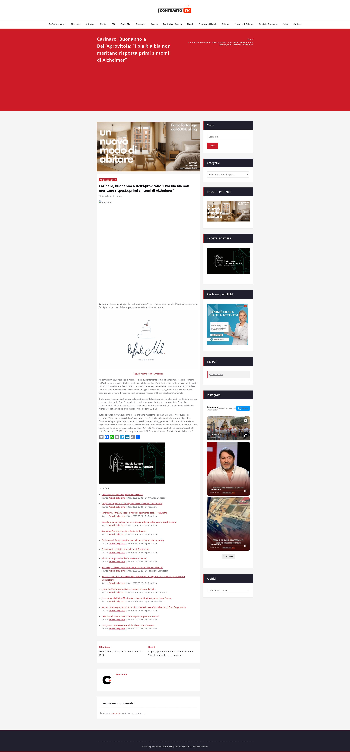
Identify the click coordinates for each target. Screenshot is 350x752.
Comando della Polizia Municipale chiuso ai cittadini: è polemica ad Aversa (136, 598)
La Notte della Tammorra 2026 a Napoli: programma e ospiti (130, 616)
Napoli (190, 24)
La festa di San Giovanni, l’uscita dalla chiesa (122, 494)
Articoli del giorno (117, 498)
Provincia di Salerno (243, 24)
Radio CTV (125, 24)
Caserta (154, 24)
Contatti (297, 24)
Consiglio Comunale (268, 24)
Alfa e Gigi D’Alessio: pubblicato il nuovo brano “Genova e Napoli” (132, 567)
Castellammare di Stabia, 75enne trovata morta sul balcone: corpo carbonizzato (139, 521)
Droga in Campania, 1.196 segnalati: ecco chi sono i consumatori (132, 503)
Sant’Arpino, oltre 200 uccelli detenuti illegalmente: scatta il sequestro (134, 512)
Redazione (106, 196)
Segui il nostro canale (144, 373)
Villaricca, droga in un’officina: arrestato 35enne (124, 558)
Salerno (225, 24)
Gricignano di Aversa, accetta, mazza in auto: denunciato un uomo (133, 540)
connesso (116, 713)
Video (285, 24)
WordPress (167, 746)
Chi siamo (75, 24)
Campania (140, 24)
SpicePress (187, 746)
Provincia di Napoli (207, 24)
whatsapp (158, 373)
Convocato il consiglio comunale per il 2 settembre (125, 549)
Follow (245, 408)
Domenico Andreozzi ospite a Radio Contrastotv (124, 531)
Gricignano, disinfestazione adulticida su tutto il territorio (128, 625)
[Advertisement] (175, 84)
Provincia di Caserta (172, 24)
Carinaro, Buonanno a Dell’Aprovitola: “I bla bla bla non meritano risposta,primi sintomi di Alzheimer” (221, 43)
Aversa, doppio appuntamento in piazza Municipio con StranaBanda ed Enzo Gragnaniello (144, 607)
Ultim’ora (90, 24)
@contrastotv (216, 374)
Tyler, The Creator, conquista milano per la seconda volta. (129, 589)
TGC (113, 24)
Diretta (103, 24)
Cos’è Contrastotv (57, 24)
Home (250, 39)
